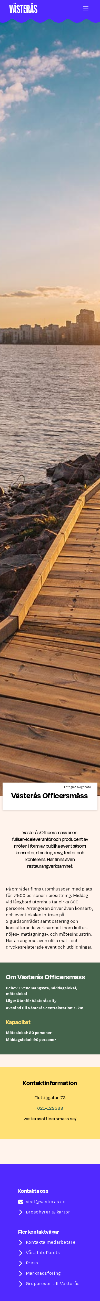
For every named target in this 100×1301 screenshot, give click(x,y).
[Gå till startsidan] (23, 8)
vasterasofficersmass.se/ (50, 1119)
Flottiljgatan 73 (50, 1098)
